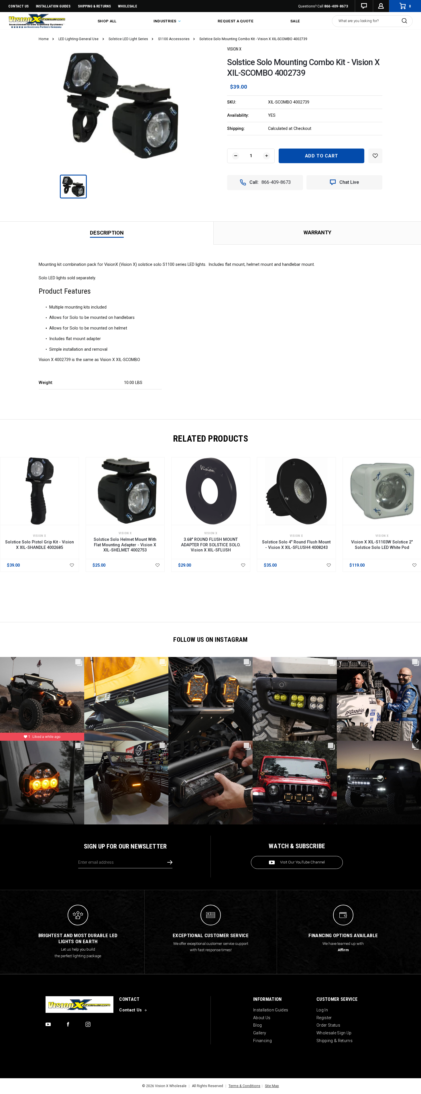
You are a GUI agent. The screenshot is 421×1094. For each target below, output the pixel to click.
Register (324, 1017)
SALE (295, 21)
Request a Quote (235, 21)
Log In (322, 1010)
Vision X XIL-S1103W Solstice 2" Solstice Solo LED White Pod (382, 544)
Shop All (107, 21)
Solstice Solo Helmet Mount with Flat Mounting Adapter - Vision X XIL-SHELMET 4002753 (125, 544)
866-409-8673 (336, 6)
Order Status (328, 1025)
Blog (257, 1025)
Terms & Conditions (244, 1086)
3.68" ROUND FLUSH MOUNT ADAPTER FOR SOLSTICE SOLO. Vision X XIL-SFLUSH (211, 544)
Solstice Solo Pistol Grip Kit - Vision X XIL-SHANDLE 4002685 (39, 544)
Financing (262, 1040)
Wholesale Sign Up (334, 1033)
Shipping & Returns (94, 6)
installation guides (53, 6)
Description (107, 233)
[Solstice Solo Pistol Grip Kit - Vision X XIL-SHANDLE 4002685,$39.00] (39, 491)
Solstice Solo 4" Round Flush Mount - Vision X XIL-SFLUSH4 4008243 (296, 544)
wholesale (127, 6)
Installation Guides (270, 1010)
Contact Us (18, 6)
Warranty (317, 232)
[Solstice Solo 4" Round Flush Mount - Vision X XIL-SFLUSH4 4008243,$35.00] (296, 491)
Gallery (259, 1033)
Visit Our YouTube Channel (302, 862)
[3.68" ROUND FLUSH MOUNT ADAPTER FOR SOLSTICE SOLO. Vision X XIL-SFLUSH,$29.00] (211, 491)
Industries (166, 21)
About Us (262, 1017)
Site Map (272, 1086)
